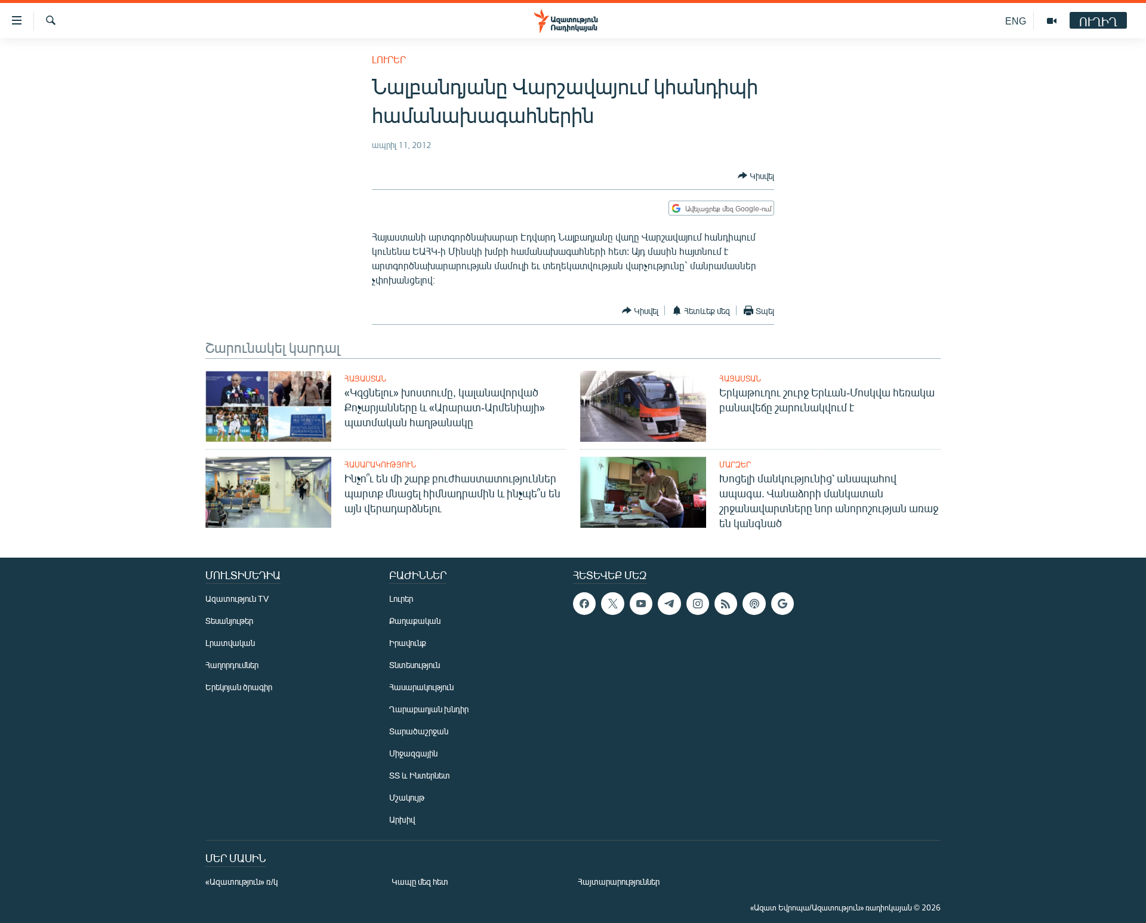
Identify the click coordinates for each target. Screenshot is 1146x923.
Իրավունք (407, 643)
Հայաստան (365, 378)
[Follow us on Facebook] (584, 603)
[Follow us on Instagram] (697, 603)
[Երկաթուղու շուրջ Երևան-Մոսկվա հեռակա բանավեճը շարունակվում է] (643, 406)
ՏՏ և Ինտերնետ (419, 775)
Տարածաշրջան (418, 731)
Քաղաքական (414, 621)
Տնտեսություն (414, 665)
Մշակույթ (406, 797)
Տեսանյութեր (229, 621)
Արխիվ (402, 819)
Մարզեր (735, 464)
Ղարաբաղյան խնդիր (429, 709)
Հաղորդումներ (231, 665)
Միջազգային (413, 753)
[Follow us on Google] (782, 603)
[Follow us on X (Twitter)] (612, 603)
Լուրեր (389, 59)
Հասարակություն (380, 464)
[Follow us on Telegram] (669, 603)
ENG (1015, 20)
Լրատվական (230, 643)
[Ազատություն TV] (1052, 21)
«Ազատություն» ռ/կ (241, 881)
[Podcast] (754, 603)
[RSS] (725, 603)
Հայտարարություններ (619, 881)
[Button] (756, 175)
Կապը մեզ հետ (420, 881)
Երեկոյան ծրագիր (238, 687)
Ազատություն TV (237, 598)
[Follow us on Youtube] (641, 603)
